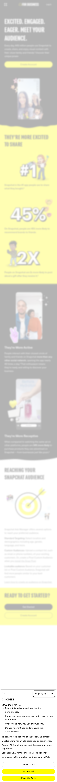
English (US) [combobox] (40, 693)
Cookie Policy (44, 756)
